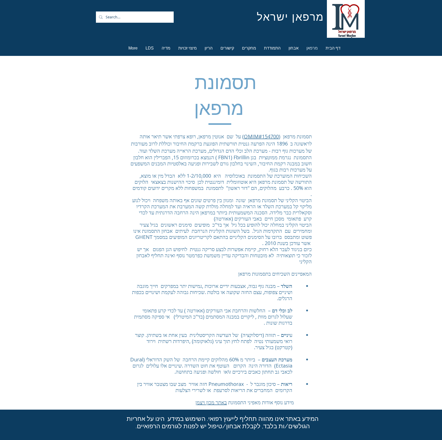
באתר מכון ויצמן (211, 402)
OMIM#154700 (261, 136)
